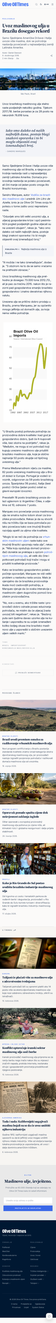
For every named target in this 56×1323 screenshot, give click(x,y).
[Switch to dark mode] (41, 4)
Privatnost (16, 1307)
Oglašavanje (40, 1304)
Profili (6, 879)
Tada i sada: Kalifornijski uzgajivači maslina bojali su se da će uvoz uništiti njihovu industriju (26, 1125)
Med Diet (6, 1251)
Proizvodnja (35, 1251)
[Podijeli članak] (51, 55)
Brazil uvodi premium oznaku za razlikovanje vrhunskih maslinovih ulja (27, 741)
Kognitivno (6, 1259)
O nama (14, 1304)
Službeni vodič (36, 1279)
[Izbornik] (52, 4)
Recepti (5, 1283)
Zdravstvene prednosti (11, 1275)
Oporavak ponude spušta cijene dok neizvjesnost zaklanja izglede (25, 815)
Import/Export (18, 645)
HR (47, 4)
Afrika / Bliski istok (13, 1044)
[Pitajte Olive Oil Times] (49, 1316)
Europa (6, 974)
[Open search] (36, 4)
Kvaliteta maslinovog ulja (12, 1271)
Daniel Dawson (15, 53)
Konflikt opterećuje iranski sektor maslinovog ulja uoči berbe (23, 1050)
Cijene (32, 1247)
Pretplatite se (26, 1304)
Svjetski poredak (37, 1275)
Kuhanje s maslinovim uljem (13, 1279)
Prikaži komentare (29, 673)
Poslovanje (8, 19)
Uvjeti (26, 1307)
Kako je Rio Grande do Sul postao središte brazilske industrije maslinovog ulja (27, 887)
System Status (38, 1307)
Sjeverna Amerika (12, 1118)
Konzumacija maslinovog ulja (18, 648)
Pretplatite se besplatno (28, 1208)
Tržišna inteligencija (38, 1271)
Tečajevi (33, 1283)
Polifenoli (6, 1247)
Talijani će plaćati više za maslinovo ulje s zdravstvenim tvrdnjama (27, 979)
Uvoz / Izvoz (35, 1255)
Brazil (5, 645)
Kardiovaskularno (9, 1255)
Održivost (34, 1259)
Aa (17, 58)
